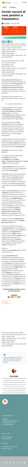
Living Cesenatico (11, 357)
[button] (25, 2)
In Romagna (13, 7)
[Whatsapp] (11, 41)
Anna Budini (7, 23)
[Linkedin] (8, 41)
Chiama (4, 437)
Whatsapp (9, 437)
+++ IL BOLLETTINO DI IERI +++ (14, 104)
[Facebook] (3, 41)
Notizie (4, 7)
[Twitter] (6, 41)
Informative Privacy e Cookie (9, 446)
